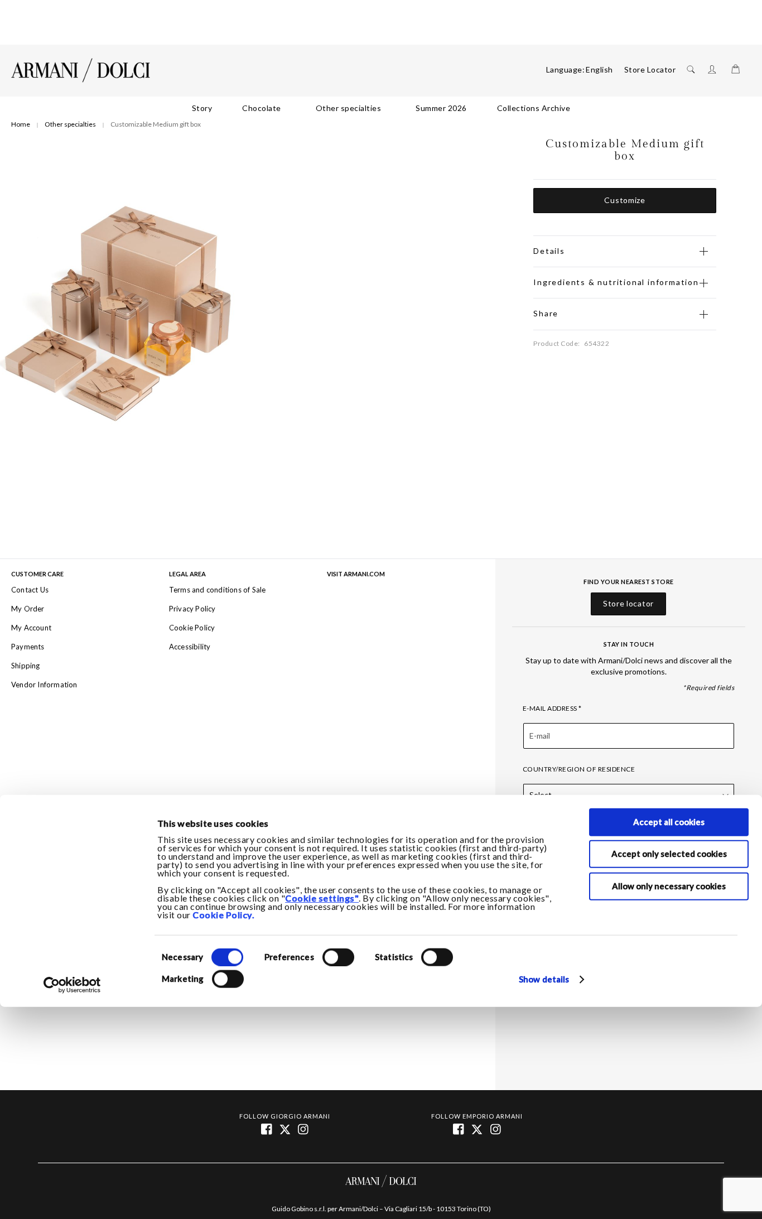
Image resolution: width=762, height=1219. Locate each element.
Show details (544, 979)
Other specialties (70, 124)
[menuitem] (202, 108)
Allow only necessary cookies (669, 885)
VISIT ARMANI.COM (356, 574)
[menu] (381, 108)
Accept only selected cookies (669, 854)
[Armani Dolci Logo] (81, 70)
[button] (599, 69)
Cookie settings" (322, 898)
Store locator (628, 603)
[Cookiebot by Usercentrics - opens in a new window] (72, 985)
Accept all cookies (669, 821)
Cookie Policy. (223, 915)
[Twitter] (478, 1128)
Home (20, 124)
